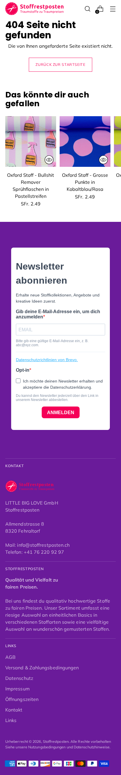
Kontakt (14, 710)
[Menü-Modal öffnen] (113, 9)
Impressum (17, 689)
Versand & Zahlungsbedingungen (42, 668)
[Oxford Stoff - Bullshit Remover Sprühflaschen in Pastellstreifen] (30, 141)
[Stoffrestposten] (34, 8)
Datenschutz (19, 678)
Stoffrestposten (56, 741)
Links (10, 720)
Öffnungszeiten (21, 699)
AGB (10, 657)
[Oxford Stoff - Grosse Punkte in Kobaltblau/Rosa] (85, 141)
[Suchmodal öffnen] (87, 9)
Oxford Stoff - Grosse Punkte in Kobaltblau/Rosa (85, 182)
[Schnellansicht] (49, 160)
